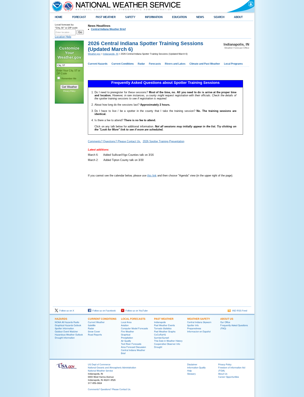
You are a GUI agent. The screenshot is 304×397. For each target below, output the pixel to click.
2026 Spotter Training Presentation (163, 141)
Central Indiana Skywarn (199, 322)
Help (189, 370)
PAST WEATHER (106, 17)
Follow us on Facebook (103, 310)
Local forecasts (133, 319)
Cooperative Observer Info (167, 343)
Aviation (125, 325)
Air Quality (126, 340)
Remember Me (68, 78)
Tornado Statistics (162, 328)
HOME (58, 17)
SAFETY (130, 17)
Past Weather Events (164, 325)
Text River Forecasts (131, 343)
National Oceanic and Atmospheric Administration (112, 367)
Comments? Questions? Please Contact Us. (114, 141)
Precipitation (127, 337)
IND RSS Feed (239, 310)
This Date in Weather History (168, 340)
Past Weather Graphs (164, 331)
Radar (141, 63)
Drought (158, 347)
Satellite (92, 325)
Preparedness (194, 328)
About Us (226, 319)
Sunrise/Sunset (161, 337)
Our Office (225, 322)
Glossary (191, 373)
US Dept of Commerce (99, 364)
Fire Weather (127, 331)
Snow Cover (94, 331)
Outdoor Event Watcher (66, 331)
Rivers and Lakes (175, 63)
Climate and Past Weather (204, 63)
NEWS (200, 17)
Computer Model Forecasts (134, 328)
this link (152, 175)
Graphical (125, 334)
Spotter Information (64, 328)
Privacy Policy (69, 91)
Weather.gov (94, 54)
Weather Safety (198, 319)
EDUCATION (179, 17)
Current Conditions (122, 63)
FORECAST (79, 17)
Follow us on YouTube (136, 310)
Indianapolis (160, 322)
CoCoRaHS (160, 334)
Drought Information (65, 337)
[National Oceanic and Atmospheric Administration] (56, 6)
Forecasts (155, 63)
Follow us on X (66, 310)
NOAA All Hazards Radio (67, 322)
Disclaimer (192, 364)
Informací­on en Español (199, 331)
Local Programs (233, 63)
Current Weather (96, 322)
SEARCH (219, 17)
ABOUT (238, 17)
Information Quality (196, 367)
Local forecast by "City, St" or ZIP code (66, 26)
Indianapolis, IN (110, 54)
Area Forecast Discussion (133, 347)
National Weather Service (100, 370)
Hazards (61, 319)
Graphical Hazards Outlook (68, 325)
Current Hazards (98, 63)
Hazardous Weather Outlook (69, 334)
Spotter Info (193, 325)
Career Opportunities (228, 376)
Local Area (126, 322)
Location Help (63, 36)
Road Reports (95, 334)
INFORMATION (153, 17)
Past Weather (164, 319)
